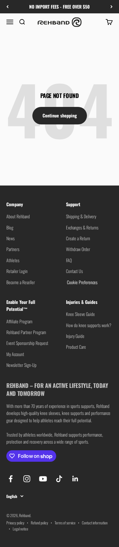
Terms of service (65, 522)
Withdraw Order (78, 249)
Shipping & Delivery (81, 216)
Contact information (95, 522)
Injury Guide (75, 336)
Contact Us (74, 271)
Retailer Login (17, 271)
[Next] (111, 6)
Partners (12, 249)
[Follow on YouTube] (43, 478)
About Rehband (18, 216)
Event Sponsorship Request (27, 343)
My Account (15, 354)
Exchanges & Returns (82, 227)
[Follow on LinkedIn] (75, 478)
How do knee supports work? (88, 325)
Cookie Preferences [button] (81, 282)
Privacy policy (15, 522)
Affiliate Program (19, 321)
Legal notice (20, 528)
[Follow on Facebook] (10, 478)
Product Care (76, 346)
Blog (9, 227)
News (10, 238)
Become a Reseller (20, 282)
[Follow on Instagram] (27, 478)
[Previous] (7, 6)
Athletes (12, 260)
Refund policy (39, 522)
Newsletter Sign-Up (21, 364)
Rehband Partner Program (26, 332)
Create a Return (78, 238)
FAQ (69, 260)
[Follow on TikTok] (59, 478)
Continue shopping (60, 115)
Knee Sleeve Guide (80, 314)
